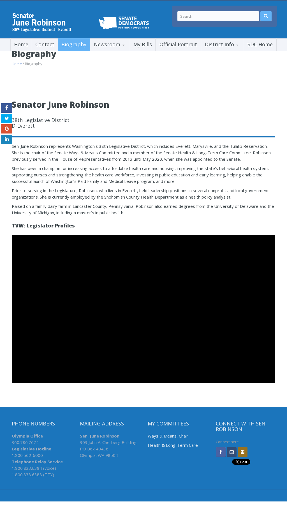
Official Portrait (178, 44)
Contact (44, 44)
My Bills (142, 44)
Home (21, 44)
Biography (73, 44)
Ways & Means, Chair (168, 436)
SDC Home (260, 44)
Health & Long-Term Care (173, 445)
